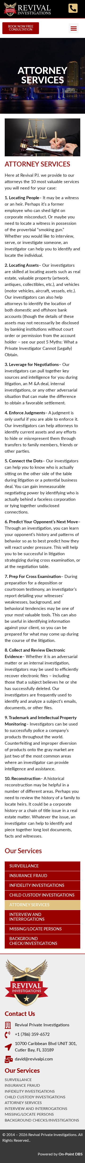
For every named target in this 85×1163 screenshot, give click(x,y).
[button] (74, 28)
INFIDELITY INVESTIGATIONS (36, 886)
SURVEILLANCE (24, 866)
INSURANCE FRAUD (28, 876)
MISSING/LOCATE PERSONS (35, 929)
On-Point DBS (71, 1154)
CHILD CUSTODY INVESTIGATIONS (41, 895)
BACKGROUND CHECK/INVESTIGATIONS (33, 941)
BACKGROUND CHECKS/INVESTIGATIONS (42, 1120)
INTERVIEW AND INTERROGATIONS (26, 917)
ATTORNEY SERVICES (29, 905)
